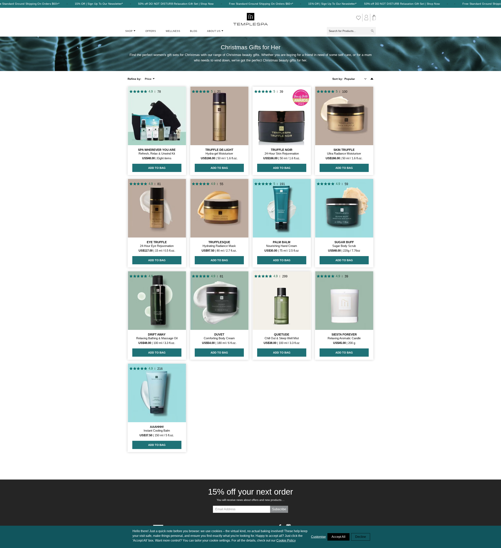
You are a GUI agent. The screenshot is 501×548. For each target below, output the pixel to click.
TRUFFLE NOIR (281, 149)
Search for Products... (342, 30)
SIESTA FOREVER (344, 334)
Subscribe (279, 509)
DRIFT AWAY (157, 334)
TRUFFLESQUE (219, 242)
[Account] (366, 18)
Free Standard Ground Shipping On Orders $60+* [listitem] (261, 3)
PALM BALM (281, 242)
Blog (193, 31)
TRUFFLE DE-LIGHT (219, 149)
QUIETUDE (281, 334)
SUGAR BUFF (344, 242)
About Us (214, 31)
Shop (129, 31)
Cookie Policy (286, 540)
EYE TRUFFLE (157, 242)
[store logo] (250, 17)
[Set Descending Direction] (371, 79)
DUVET (219, 334)
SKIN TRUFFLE (344, 149)
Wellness (173, 31)
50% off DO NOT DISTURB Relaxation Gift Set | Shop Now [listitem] (176, 3)
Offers (150, 31)
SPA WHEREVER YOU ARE (157, 149)
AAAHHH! (157, 426)
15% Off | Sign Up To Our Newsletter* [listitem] (99, 3)
